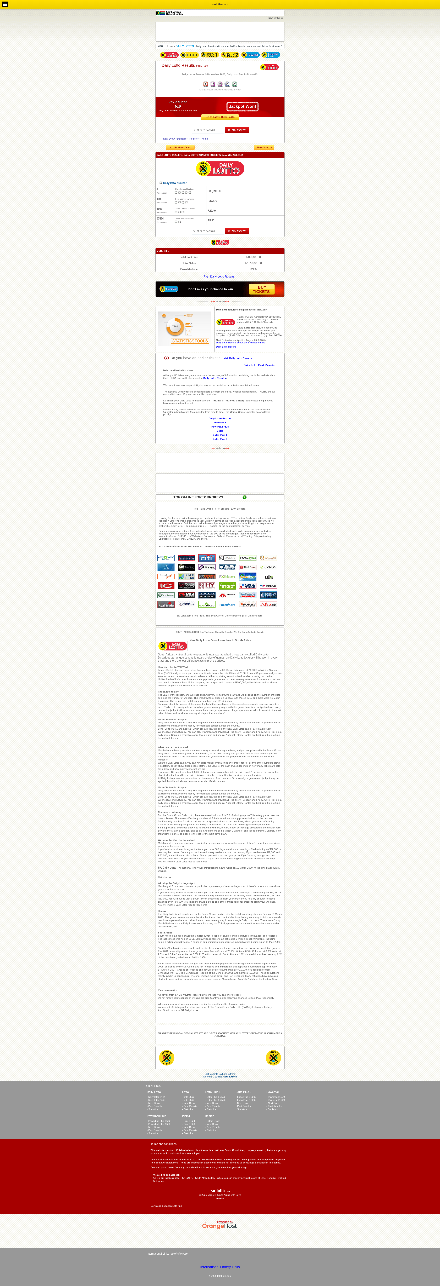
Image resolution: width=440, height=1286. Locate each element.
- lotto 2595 (188, 1100)
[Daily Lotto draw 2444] (169, 58)
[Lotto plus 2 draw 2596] (230, 58)
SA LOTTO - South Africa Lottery (198, 1178)
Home (204, 138)
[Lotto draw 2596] (189, 58)
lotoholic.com (179, 1253)
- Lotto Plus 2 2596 (246, 1096)
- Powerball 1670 (275, 1096)
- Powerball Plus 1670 (158, 1121)
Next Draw (169, 138)
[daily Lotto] (220, 169)
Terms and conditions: (164, 1144)
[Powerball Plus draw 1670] (270, 58)
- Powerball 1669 (275, 1100)
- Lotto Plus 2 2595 (246, 1100)
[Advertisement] (220, 31)
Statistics (181, 138)
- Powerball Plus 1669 (158, 1124)
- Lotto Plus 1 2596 (215, 1096)
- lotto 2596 (188, 1096)
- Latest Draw (212, 1121)
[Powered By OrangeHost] (220, 1229)
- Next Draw (153, 1103)
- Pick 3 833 (188, 1124)
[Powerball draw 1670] (250, 58)
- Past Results (154, 1106)
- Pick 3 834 (188, 1121)
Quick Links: (153, 1086)
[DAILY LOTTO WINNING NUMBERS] (220, 86)
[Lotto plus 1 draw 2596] (209, 58)
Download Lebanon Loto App (166, 1205)
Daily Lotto (164, 877)
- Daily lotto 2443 (156, 1100)
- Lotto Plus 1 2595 (215, 1100)
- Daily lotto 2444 (156, 1096)
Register (194, 138)
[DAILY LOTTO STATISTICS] (185, 329)
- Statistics (152, 1109)
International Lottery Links (220, 1267)
